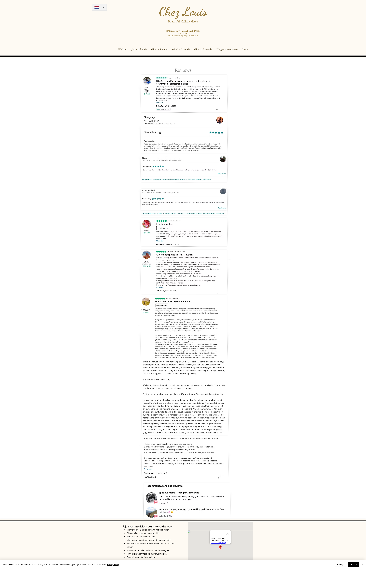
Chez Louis (183, 11)
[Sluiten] (362, 564)
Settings (340, 564)
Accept (354, 564)
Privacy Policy (113, 564)
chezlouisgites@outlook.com (186, 36)
